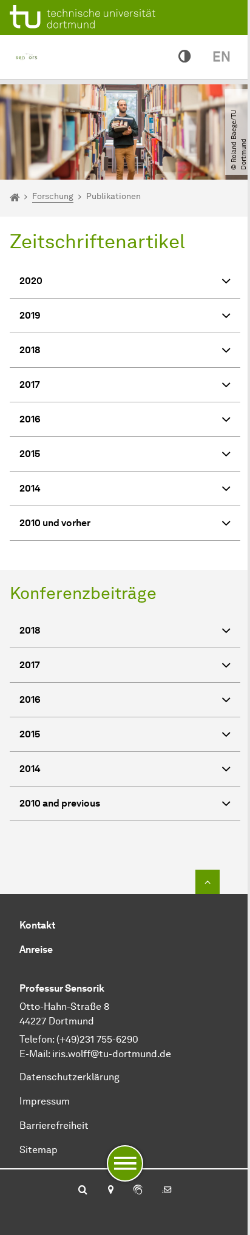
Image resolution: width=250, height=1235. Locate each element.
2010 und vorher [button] (54, 523)
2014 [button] (30, 488)
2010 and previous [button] (59, 803)
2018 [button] (30, 350)
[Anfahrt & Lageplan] (110, 1190)
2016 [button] (30, 419)
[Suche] (83, 1190)
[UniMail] (166, 1190)
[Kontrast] (184, 57)
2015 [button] (29, 453)
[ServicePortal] (137, 1190)
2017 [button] (29, 384)
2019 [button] (30, 315)
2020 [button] (30, 280)
